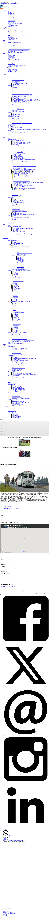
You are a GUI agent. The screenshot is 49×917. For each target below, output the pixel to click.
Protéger (2, 431)
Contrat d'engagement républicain (9, 913)
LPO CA (2, 422)
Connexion (5, 915)
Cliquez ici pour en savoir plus (24, 458)
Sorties (2, 425)
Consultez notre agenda (7, 506)
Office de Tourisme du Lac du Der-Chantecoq (9, 586)
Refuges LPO (3, 434)
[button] (47, 422)
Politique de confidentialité (8, 912)
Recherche (2, 2)
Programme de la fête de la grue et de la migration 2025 (10, 508)
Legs (17, 3)
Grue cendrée (3, 430)
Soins (2, 428)
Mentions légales (6, 911)
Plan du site (5, 914)
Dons (15, 3)
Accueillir (2, 433)
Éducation (2, 427)
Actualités (2, 424)
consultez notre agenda (21, 590)
